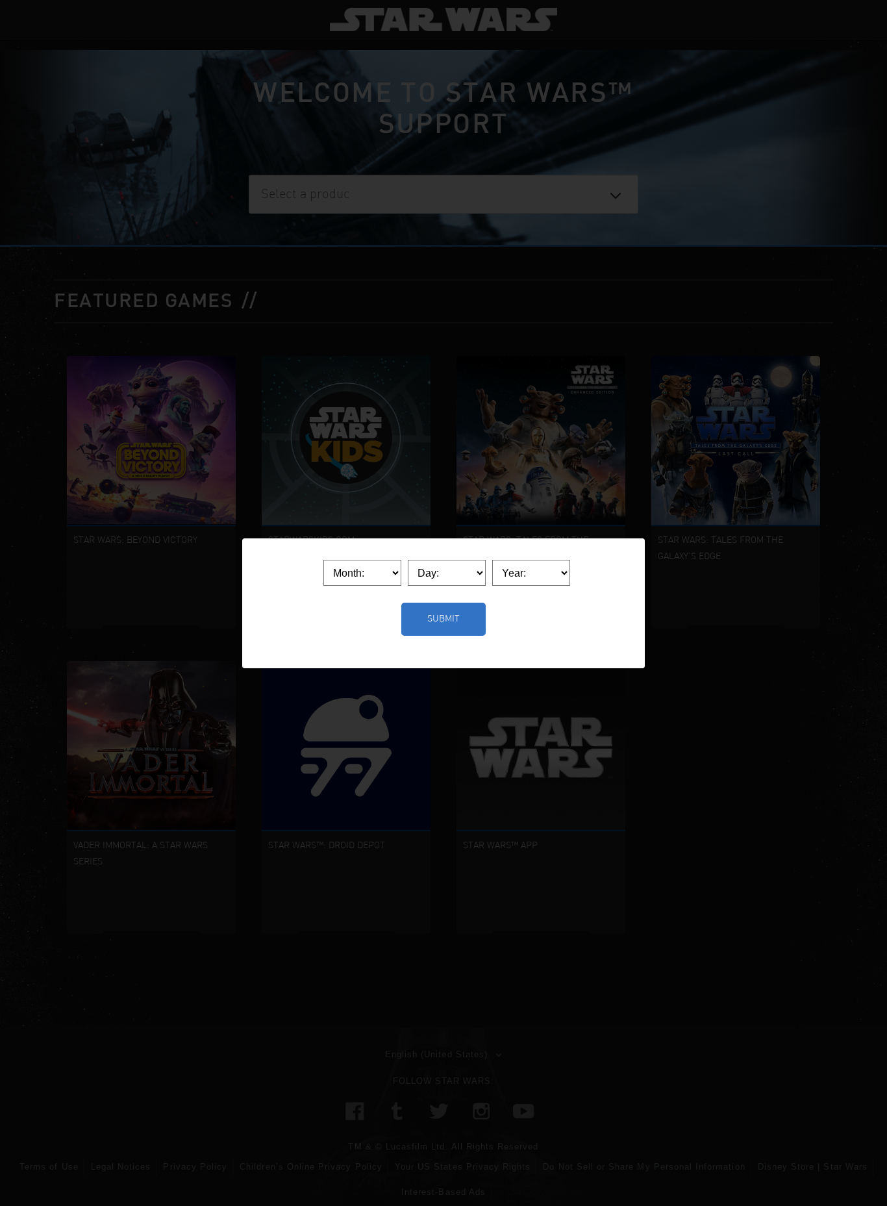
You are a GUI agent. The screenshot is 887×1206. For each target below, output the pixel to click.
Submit (443, 618)
